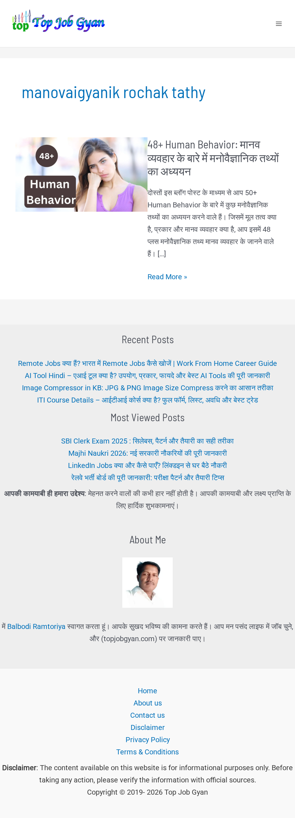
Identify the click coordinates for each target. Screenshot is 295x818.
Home (147, 690)
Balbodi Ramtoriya (36, 626)
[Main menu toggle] (279, 24)
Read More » (167, 277)
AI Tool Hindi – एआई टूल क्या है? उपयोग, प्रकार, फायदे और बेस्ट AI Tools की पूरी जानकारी (147, 375)
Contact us (147, 715)
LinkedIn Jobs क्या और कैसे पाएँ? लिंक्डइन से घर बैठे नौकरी (147, 465)
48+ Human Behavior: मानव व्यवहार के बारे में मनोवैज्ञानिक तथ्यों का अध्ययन (213, 157)
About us (147, 703)
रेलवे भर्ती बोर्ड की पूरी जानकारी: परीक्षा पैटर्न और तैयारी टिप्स (147, 477)
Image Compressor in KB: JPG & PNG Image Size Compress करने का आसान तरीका (147, 387)
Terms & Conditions (147, 752)
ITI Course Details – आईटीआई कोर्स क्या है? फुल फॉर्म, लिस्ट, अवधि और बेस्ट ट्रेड (147, 400)
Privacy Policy (148, 739)
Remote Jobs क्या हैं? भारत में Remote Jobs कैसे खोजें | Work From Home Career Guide (147, 363)
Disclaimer (148, 727)
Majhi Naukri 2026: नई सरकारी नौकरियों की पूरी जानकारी (147, 453)
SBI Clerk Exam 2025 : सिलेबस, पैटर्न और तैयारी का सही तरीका (147, 441)
